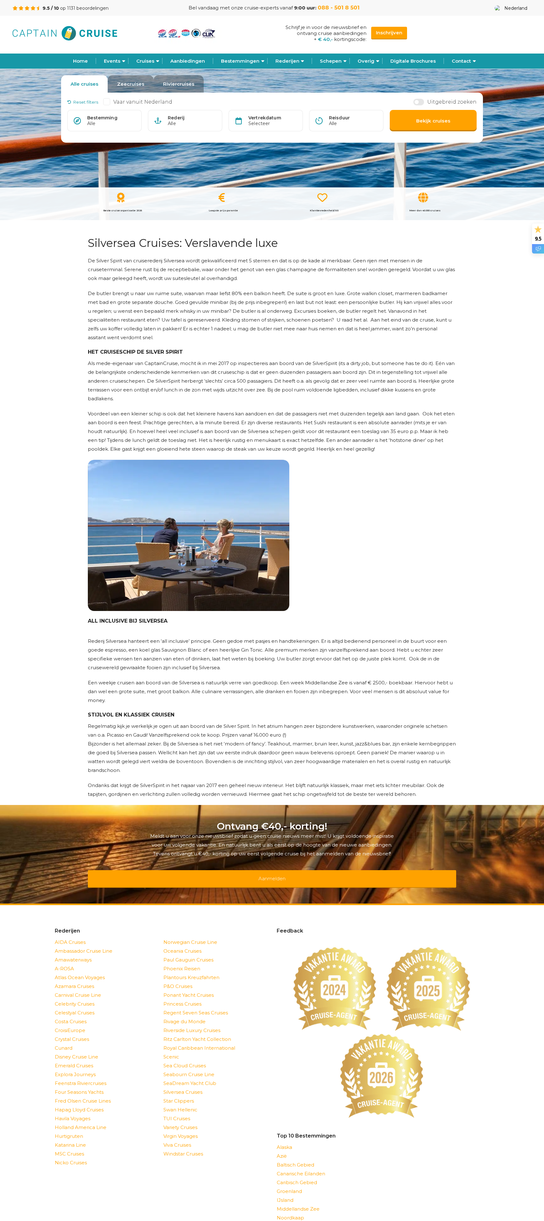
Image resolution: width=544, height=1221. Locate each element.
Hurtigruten (69, 1128)
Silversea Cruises (182, 1084)
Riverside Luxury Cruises (191, 1022)
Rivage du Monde (184, 1013)
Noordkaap (290, 1209)
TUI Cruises (176, 1110)
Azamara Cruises (74, 978)
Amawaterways (73, 952)
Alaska (284, 1139)
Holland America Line (80, 1119)
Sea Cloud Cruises (184, 1057)
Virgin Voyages (180, 1128)
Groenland (289, 1183)
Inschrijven (389, 33)
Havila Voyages (72, 1110)
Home (80, 61)
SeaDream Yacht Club (189, 1075)
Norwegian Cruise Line (190, 934)
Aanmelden (272, 874)
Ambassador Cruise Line (83, 943)
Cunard (63, 1040)
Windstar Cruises (183, 1146)
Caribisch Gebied (297, 1174)
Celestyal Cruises (74, 1004)
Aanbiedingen (187, 61)
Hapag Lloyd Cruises (79, 1101)
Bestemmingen (240, 61)
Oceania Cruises (182, 943)
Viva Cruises (177, 1137)
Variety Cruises (180, 1119)
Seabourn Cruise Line (188, 1066)
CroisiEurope (70, 1022)
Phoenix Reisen (181, 960)
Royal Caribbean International (199, 1040)
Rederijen (287, 61)
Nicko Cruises (71, 1154)
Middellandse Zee (298, 1201)
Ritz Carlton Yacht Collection (197, 1031)
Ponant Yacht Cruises (188, 987)
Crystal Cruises (72, 1031)
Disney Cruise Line (76, 1049)
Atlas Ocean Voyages (80, 969)
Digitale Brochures (413, 61)
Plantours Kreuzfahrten (191, 969)
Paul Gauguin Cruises (188, 952)
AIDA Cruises (70, 934)
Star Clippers (178, 1093)
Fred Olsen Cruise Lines (83, 1093)
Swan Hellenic (180, 1101)
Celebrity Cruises (74, 996)
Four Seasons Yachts (79, 1084)
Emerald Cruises (74, 1057)
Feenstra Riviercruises (80, 1075)
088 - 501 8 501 (339, 7)
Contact (461, 61)
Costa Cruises (71, 1013)
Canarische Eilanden (301, 1165)
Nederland (515, 8)
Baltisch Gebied (295, 1157)
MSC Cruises (69, 1146)
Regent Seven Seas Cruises (195, 1004)
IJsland (285, 1192)
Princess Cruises (182, 996)
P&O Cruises (177, 978)
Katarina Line (70, 1137)
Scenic (171, 1049)
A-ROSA (64, 960)
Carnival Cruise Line (78, 987)
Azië (282, 1148)
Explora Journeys (75, 1066)
